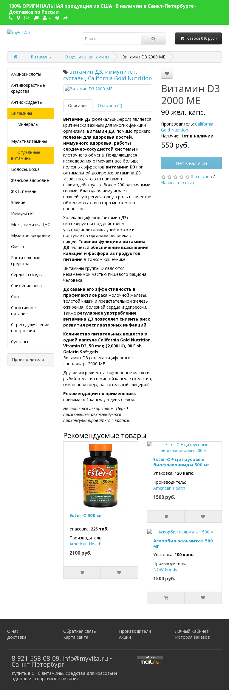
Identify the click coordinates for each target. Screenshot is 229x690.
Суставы (19, 341)
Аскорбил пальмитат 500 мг (183, 543)
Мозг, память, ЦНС (30, 224)
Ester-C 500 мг (85, 515)
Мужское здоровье (30, 235)
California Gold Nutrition (120, 78)
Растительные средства (25, 260)
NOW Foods (165, 569)
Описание (78, 105)
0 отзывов (201, 177)
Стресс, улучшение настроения (30, 327)
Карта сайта (75, 637)
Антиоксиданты (27, 102)
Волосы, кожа (25, 169)
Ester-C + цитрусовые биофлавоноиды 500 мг (181, 462)
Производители (135, 631)
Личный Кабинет (192, 631)
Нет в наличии (191, 163)
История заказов (192, 637)
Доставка (17, 637)
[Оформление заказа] (66, 18)
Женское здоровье (30, 180)
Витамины (41, 57)
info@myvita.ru (85, 658)
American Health (85, 544)
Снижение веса (26, 285)
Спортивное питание (23, 310)
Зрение (18, 202)
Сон (15, 296)
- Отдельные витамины (25, 155)
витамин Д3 (85, 71)
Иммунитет (22, 213)
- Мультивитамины (29, 138)
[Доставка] (35, 18)
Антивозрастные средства (28, 88)
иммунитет (120, 71)
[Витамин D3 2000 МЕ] (107, 88)
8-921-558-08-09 (35, 658)
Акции (125, 637)
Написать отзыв (177, 182)
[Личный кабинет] (47, 18)
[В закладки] (167, 74)
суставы (74, 78)
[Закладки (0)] (57, 18)
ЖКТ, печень (23, 191)
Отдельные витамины (87, 57)
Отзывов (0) (110, 105)
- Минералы (24, 124)
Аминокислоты (26, 74)
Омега (17, 246)
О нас (12, 631)
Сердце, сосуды (26, 274)
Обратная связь (79, 631)
